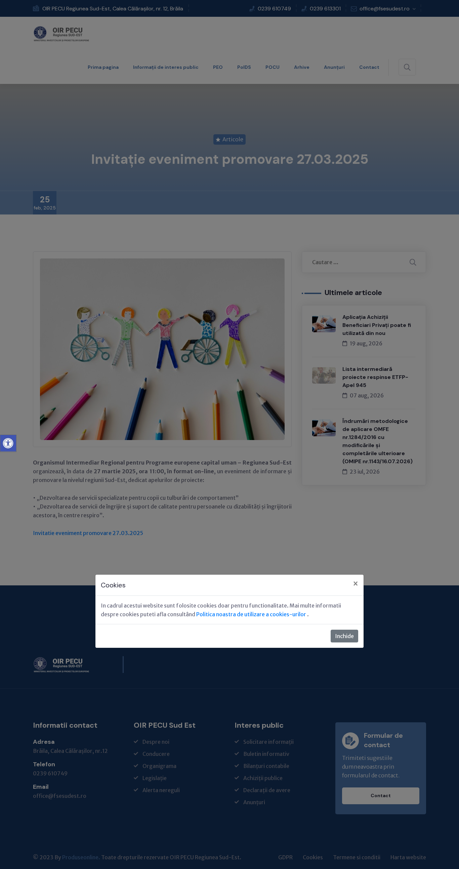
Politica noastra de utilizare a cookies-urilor (251, 614)
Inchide (344, 636)
